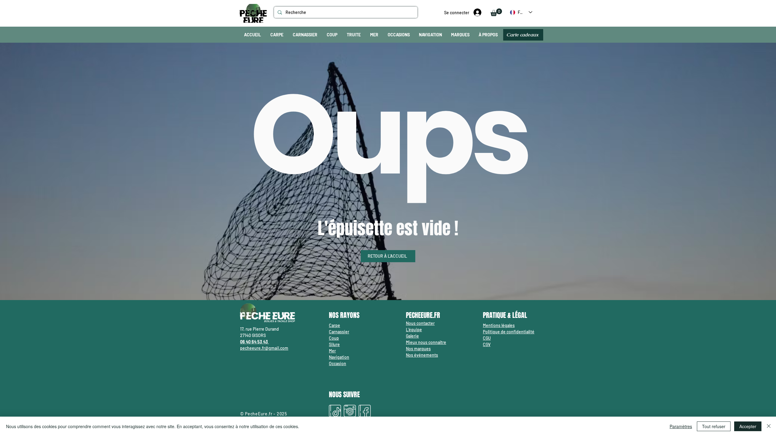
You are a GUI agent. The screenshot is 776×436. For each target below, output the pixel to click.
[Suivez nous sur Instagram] (350, 411)
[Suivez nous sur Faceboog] (365, 411)
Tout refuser (713, 426)
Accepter (747, 426)
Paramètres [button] (681, 426)
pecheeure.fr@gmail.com (264, 348)
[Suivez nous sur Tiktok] (335, 411)
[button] (496, 12)
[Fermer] (768, 426)
